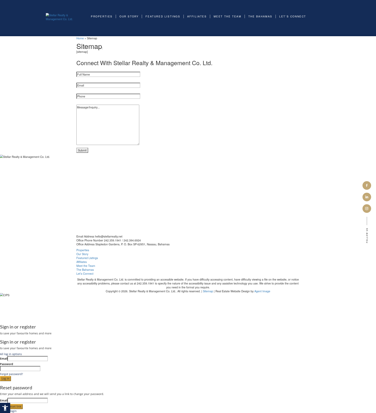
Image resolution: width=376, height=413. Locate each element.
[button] (5, 408)
